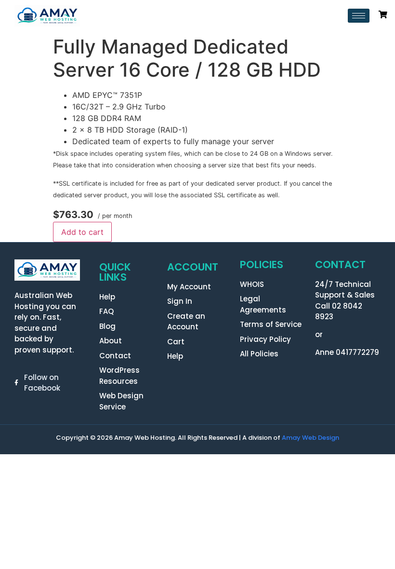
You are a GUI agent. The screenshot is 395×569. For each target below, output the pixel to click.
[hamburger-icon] (358, 16)
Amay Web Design (310, 437)
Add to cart (82, 232)
